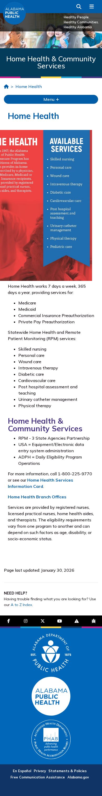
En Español (22, 771)
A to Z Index (21, 604)
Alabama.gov (78, 777)
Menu (49, 99)
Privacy (40, 771)
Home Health (28, 86)
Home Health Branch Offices (37, 496)
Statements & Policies (67, 771)
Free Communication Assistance (37, 777)
